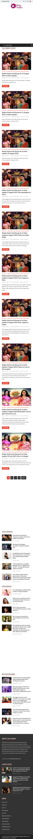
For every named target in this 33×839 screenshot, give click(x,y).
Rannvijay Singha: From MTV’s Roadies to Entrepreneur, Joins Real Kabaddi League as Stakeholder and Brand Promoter (22, 689)
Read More (5, 86)
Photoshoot (5, 821)
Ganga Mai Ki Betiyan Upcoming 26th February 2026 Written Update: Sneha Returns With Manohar (21, 779)
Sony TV (4, 813)
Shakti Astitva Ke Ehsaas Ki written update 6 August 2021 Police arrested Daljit (15, 235)
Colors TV (4, 71)
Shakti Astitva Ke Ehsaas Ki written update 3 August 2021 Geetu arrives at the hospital (15, 367)
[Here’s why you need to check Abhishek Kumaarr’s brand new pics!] (7, 607)
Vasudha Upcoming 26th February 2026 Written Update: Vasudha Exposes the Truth (22, 789)
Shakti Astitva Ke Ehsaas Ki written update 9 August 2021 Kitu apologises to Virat (16, 192)
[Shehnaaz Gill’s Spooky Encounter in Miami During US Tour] (7, 544)
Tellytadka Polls (6, 826)
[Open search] (32, 45)
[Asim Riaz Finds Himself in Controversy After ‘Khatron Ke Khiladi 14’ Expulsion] (7, 535)
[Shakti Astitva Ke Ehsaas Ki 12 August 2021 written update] (16, 61)
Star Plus (4, 805)
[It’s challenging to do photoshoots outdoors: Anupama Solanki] (7, 590)
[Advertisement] (16, 26)
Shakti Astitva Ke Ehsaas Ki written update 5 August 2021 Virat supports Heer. (15, 278)
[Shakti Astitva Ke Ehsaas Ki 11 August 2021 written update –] (16, 100)
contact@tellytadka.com (14, 758)
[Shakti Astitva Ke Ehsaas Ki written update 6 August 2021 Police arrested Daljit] (16, 220)
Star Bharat (5, 810)
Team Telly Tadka (15, 77)
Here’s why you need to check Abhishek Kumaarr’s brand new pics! (22, 609)
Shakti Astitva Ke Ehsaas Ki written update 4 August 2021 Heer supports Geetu (15, 322)
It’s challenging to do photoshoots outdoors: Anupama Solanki (22, 590)
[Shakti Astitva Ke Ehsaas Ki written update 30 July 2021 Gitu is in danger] (16, 441)
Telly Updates (5, 818)
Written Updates (25, 71)
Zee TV (4, 807)
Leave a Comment (25, 77)
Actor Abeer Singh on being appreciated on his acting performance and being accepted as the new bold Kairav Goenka (22, 577)
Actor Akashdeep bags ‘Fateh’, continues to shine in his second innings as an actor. (21, 711)
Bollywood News (6, 815)
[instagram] (26, 1)
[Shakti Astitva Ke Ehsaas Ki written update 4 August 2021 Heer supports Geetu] (16, 308)
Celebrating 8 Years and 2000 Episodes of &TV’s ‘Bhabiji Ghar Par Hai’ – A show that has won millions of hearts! (21, 566)
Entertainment (6, 824)
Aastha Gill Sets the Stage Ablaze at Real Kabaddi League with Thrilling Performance (21, 679)
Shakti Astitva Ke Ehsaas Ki (13, 71)
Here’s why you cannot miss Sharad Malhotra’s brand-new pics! (21, 618)
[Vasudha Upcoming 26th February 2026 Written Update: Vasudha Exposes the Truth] (7, 787)
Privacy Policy (5, 829)
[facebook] (24, 1)
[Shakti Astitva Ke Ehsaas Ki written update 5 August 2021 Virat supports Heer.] (16, 263)
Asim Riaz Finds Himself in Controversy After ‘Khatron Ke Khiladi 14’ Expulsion (21, 537)
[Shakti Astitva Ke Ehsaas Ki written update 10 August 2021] (16, 139)
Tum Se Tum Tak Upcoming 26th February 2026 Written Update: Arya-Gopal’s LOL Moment (21, 769)
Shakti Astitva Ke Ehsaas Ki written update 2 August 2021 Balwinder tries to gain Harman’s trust (16, 412)
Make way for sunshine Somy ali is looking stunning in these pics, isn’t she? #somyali (21, 599)
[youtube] (30, 1)
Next (23, 477)
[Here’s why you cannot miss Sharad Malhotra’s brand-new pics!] (7, 616)
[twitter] (28, 1)
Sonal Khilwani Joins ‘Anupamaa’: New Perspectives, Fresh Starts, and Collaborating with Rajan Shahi (21, 556)
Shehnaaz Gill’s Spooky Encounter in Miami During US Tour (21, 546)
